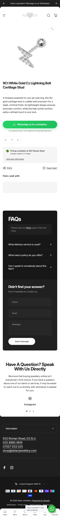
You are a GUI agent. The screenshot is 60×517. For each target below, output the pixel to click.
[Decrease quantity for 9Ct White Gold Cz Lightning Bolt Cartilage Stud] (6, 139)
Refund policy (11, 505)
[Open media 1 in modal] (52, 29)
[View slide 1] (26, 411)
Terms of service (35, 505)
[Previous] (4, 3)
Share (9, 168)
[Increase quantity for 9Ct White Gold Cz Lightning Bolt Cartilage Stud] (18, 139)
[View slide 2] (30, 411)
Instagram (30, 404)
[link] (20, 450)
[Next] (56, 3)
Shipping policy (48, 505)
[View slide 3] (33, 411)
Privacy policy (23, 505)
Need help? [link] (52, 168)
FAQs (28, 228)
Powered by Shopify (41, 500)
